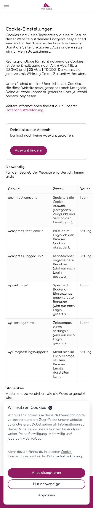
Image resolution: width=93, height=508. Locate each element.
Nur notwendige (46, 484)
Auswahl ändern (28, 150)
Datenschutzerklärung (24, 110)
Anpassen (46, 495)
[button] (6, 6)
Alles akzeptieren (46, 473)
